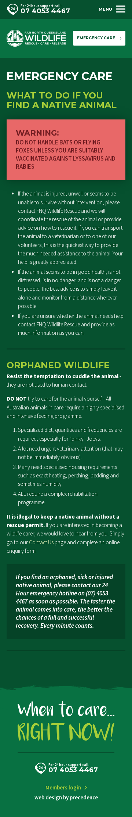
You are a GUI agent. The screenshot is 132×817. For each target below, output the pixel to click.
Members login (63, 787)
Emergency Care (96, 38)
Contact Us (41, 542)
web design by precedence (66, 797)
